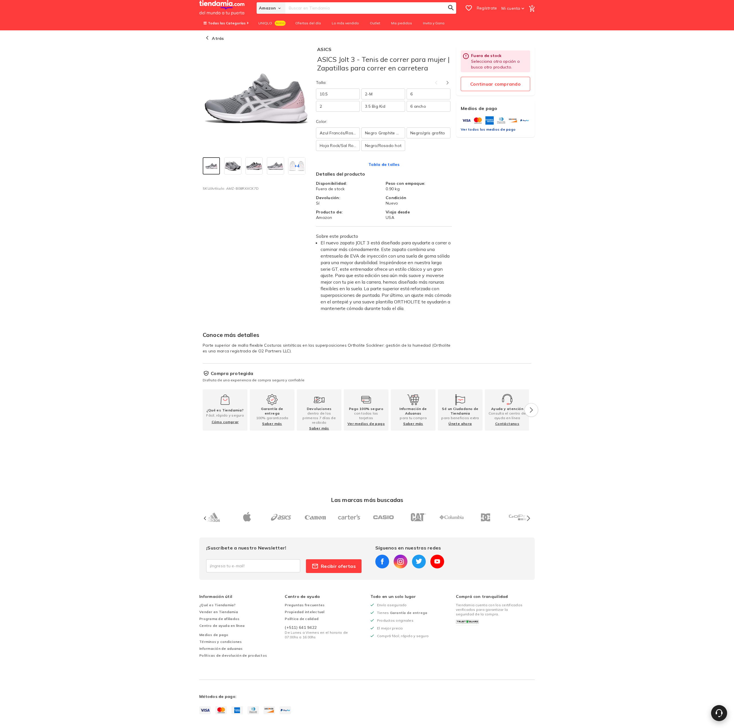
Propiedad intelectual (304, 612)
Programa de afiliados (219, 619)
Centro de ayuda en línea (222, 625)
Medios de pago (214, 635)
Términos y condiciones (220, 641)
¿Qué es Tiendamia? (217, 605)
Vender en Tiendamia (218, 612)
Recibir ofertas (338, 566)
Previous (436, 83)
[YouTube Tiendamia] (437, 561)
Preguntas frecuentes (305, 605)
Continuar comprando (495, 84)
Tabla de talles (383, 164)
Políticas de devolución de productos (233, 655)
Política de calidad (302, 619)
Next (447, 83)
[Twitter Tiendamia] (419, 561)
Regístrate (487, 8)
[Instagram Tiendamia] (400, 561)
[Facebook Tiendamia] (382, 561)
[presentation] (531, 410)
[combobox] (370, 8)
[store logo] (228, 8)
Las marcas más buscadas (367, 499)
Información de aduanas (221, 648)
